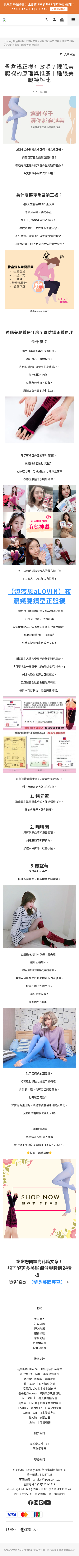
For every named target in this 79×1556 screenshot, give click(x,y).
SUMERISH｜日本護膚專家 (39, 1413)
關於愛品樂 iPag (39, 1444)
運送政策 (39, 1328)
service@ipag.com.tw (46, 1479)
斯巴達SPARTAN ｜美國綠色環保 (39, 1374)
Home (7, 41)
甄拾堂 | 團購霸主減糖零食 (39, 1379)
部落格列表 (19, 41)
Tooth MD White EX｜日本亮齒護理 (39, 1408)
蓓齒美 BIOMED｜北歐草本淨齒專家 (39, 1403)
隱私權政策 (39, 1448)
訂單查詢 (39, 1324)
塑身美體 (32, 41)
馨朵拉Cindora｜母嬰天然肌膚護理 (39, 1393)
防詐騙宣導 (39, 1343)
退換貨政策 (39, 1348)
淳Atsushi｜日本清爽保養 (39, 1384)
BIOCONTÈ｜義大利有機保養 (39, 1398)
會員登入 (39, 1319)
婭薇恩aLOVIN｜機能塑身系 (39, 1388)
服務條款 (39, 1333)
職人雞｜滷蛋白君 (39, 1417)
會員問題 (39, 1338)
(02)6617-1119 (46, 1484)
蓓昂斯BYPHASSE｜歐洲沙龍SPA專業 (39, 1369)
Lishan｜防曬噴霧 (40, 1422)
